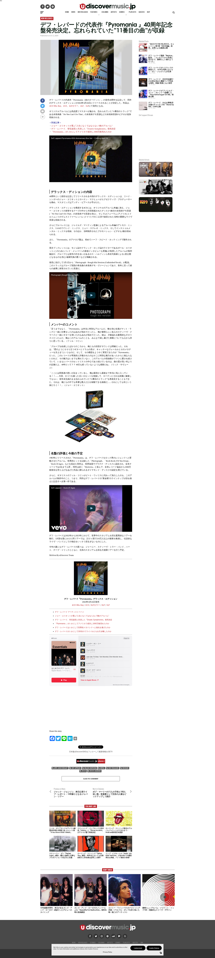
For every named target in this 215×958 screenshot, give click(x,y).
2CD (65, 106)
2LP (82, 106)
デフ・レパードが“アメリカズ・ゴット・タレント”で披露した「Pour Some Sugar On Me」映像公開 (161, 93)
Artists (114, 12)
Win (142, 942)
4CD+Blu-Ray (55, 106)
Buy (148, 12)
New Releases (83, 12)
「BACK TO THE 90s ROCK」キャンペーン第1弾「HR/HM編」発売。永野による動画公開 (161, 45)
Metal (102, 768)
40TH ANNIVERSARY (61, 768)
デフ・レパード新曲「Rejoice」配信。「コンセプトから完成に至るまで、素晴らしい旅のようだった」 (161, 58)
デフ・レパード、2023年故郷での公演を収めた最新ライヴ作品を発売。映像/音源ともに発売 (160, 81)
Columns (105, 12)
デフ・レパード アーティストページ (69, 612)
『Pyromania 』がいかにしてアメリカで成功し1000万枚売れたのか (81, 131)
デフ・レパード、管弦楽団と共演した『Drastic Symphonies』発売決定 (83, 128)
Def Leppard (76, 768)
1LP (87, 106)
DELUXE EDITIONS (90, 768)
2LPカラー (73, 106)
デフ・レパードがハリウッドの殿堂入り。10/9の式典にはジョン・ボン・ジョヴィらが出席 (160, 69)
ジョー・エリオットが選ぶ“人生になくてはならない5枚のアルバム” (82, 125)
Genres (122, 12)
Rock (84, 771)
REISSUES (125, 768)
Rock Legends (95, 771)
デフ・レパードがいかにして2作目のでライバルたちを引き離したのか (83, 631)
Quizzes (142, 12)
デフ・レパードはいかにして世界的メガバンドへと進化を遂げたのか (82, 627)
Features (93, 12)
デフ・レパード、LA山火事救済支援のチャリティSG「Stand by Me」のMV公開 (161, 104)
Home (67, 12)
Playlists (132, 12)
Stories (93, 942)
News (73, 12)
